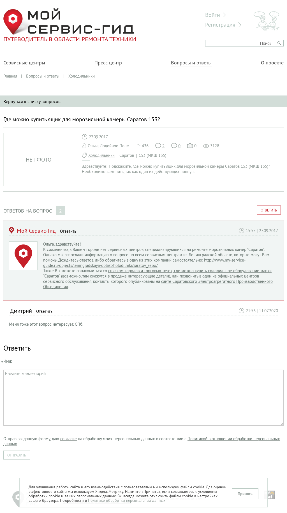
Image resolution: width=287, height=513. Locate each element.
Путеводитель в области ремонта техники (69, 39)
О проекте (272, 62)
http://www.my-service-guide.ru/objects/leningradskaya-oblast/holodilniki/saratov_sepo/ (144, 262)
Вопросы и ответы (191, 62)
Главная (10, 76)
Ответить (269, 210)
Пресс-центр (108, 62)
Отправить (16, 455)
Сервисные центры (24, 62)
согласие (68, 438)
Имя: (7, 361)
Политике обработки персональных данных (126, 500)
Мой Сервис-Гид (36, 230)
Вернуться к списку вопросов (32, 101)
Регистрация (220, 24)
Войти (212, 14)
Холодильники (101, 155)
